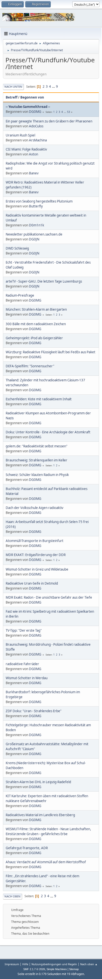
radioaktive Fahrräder (22, 664)
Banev (34, 173)
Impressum (12, 964)
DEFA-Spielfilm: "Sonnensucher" (30, 366)
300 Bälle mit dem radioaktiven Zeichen (36, 324)
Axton (33, 154)
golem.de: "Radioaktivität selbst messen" (36, 446)
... (54, 86)
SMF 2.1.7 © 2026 (34, 969)
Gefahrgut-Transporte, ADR (27, 848)
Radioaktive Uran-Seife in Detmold (32, 583)
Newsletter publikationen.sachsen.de (34, 234)
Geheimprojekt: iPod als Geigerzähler (34, 338)
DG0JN (34, 239)
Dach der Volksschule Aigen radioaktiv (34, 508)
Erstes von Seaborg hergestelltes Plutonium (39, 201)
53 (68, 112)
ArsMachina (38, 140)
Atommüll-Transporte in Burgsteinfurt (34, 541)
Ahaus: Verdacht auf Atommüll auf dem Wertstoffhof (46, 862)
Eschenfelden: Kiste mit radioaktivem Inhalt (39, 399)
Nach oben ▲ (89, 964)
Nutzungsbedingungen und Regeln (54, 964)
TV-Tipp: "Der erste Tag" (24, 630)
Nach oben (12, 896)
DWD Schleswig (17, 248)
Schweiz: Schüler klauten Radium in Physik (37, 475)
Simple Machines (57, 969)
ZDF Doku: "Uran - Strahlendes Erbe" (33, 711)
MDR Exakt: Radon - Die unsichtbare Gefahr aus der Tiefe (49, 597)
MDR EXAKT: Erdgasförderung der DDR (36, 555)
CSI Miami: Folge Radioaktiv (26, 149)
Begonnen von (32, 97)
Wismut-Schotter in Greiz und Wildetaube (37, 569)
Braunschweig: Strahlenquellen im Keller (36, 460)
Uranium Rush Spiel (20, 135)
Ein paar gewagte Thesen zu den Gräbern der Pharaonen (49, 121)
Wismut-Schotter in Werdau (27, 678)
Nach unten (13, 86)
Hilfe (25, 964)
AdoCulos (36, 126)
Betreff (11, 97)
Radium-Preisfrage (20, 295)
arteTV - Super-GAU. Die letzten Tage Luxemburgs (44, 281)
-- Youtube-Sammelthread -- (28, 106)
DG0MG (35, 111)
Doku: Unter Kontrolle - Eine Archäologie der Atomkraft (48, 432)
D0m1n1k (36, 225)
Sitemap (74, 969)
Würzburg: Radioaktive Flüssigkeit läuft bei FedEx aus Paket (50, 352)
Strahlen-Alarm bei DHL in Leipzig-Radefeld (38, 782)
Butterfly (36, 206)
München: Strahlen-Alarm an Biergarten (36, 309)
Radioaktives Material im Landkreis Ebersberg (40, 815)
